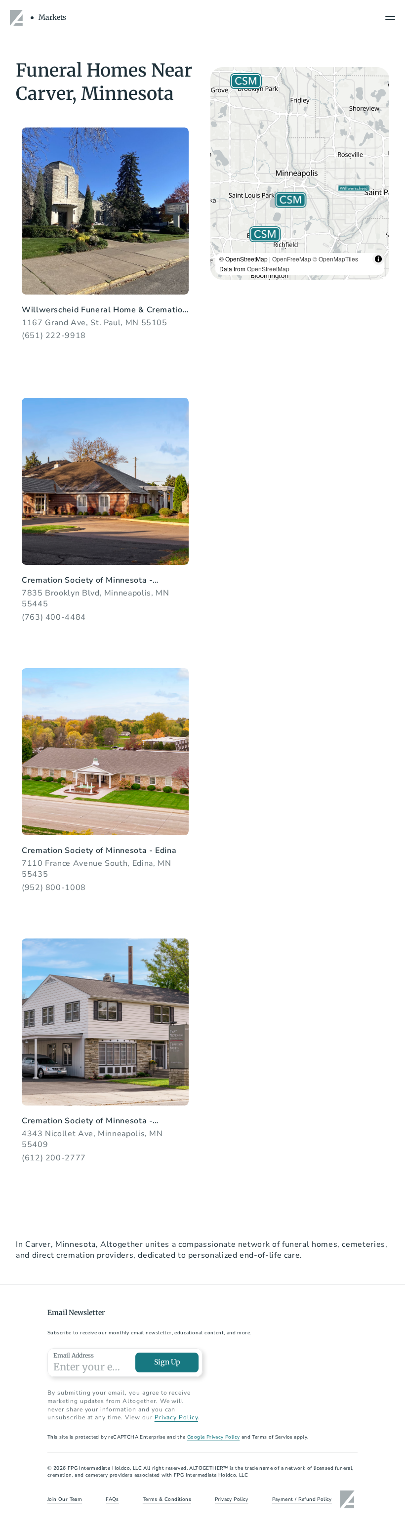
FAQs (112, 1499)
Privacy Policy (176, 1417)
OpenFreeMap (291, 259)
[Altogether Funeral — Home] (18, 18)
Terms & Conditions (167, 1499)
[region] (299, 173)
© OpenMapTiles (335, 259)
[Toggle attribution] (378, 259)
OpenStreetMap (268, 268)
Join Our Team (64, 1499)
